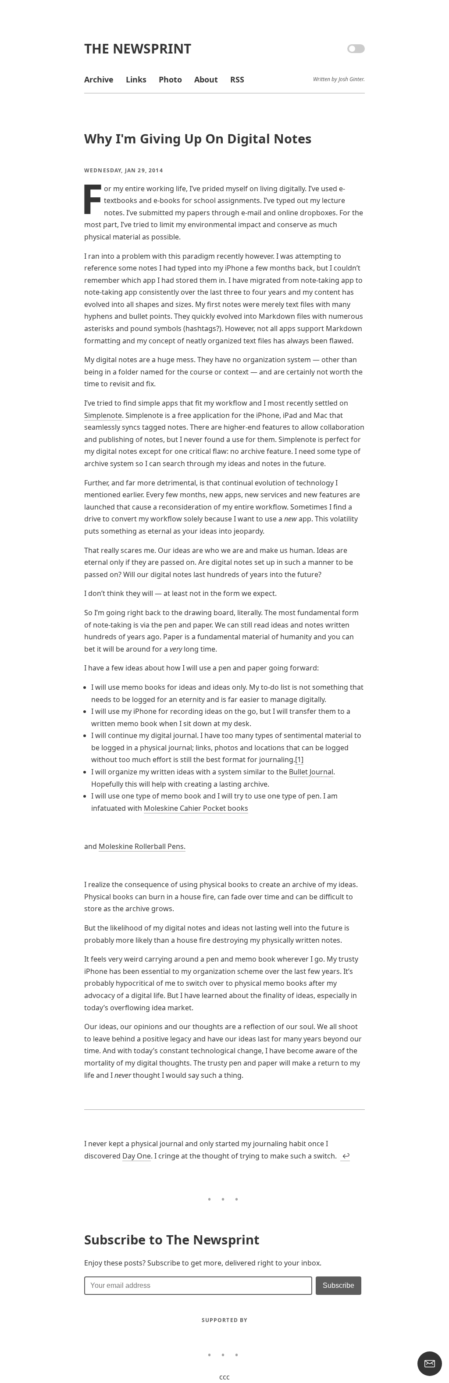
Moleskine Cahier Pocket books (196, 808)
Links (136, 79)
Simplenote (103, 415)
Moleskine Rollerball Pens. (142, 846)
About (206, 79)
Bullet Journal (311, 772)
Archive (99, 79)
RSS (237, 79)
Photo (170, 79)
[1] (299, 759)
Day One (136, 1156)
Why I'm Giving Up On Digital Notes (198, 138)
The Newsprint (137, 48)
